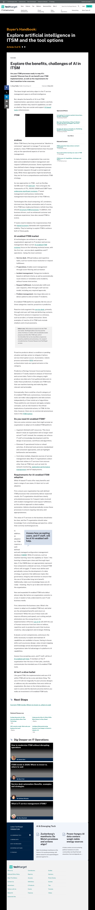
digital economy (23, 225)
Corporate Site (12, 896)
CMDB (24, 555)
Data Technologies (31, 1)
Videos (50, 893)
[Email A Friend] (6, 106)
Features (28, 6)
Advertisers (11, 885)
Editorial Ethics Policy (14, 874)
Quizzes (50, 881)
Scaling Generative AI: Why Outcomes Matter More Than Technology (18, 719)
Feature (13, 58)
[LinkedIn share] (6, 97)
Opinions (50, 874)
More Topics (85, 10)
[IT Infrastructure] (9, 4)
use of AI (37, 622)
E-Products (31, 885)
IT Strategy (52, 1)
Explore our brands (86, 1)
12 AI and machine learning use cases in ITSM (69, 152)
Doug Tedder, (15, 86)
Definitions (31, 881)
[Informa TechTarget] (3, 1)
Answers (30, 878)
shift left (31, 186)
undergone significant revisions (25, 191)
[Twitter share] (6, 92)
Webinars (38, 6)
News (22, 6)
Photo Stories (52, 878)
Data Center (53, 11)
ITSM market (27, 414)
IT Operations (64, 11)
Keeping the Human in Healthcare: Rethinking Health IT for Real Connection (69, 129)
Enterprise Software (42, 1)
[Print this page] (6, 101)
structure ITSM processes (29, 210)
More (54, 6)
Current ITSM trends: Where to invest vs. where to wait (30, 705)
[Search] (78, 6)
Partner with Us (12, 889)
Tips (33, 6)
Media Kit (10, 893)
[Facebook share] (6, 87)
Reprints (30, 874)
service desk (39, 309)
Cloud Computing (41, 11)
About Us (10, 870)
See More (71, 135)
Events (30, 889)
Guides (50, 870)
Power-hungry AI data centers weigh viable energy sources (75, 837)
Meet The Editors (12, 878)
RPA (31, 360)
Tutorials (50, 889)
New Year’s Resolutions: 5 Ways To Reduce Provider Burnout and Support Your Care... (68, 122)
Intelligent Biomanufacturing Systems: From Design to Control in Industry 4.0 (41, 728)
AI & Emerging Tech (12, 1)
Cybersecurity (22, 1)
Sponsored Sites (47, 6)
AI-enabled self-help (21, 659)
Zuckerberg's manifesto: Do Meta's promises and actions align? (49, 838)
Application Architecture (24, 11)
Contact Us (11, 881)
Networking (75, 10)
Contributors (31, 870)
